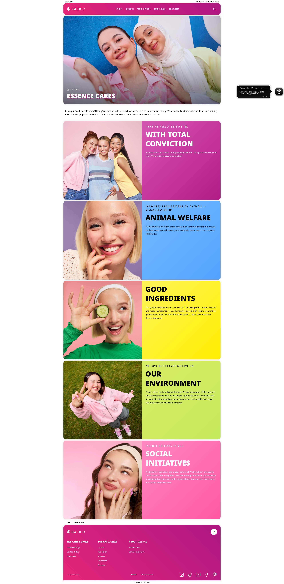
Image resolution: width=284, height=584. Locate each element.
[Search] (214, 9)
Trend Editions (143, 9)
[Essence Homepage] (76, 9)
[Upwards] (214, 532)
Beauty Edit (174, 9)
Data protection (147, 575)
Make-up (119, 9)
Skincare (130, 9)
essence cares (159, 9)
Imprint (133, 575)
